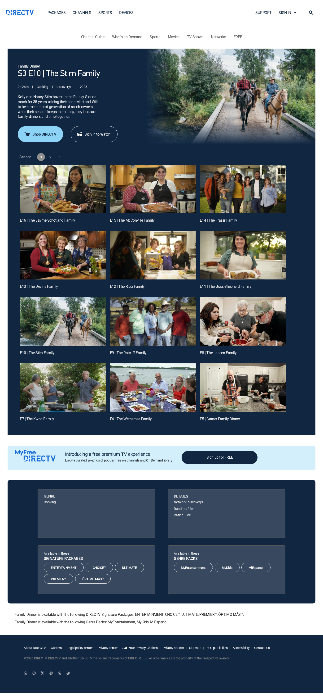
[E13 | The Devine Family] (63, 255)
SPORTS (105, 12)
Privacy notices (173, 647)
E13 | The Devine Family (39, 286)
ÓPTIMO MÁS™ (93, 579)
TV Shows (195, 36)
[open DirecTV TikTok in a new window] (68, 673)
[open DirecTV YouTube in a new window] (59, 673)
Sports (155, 36)
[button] (311, 12)
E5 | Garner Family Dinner (220, 418)
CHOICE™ (99, 567)
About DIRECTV (35, 647)
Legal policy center (79, 647)
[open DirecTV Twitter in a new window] (42, 673)
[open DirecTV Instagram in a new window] (51, 673)
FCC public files (216, 647)
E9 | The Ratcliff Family (128, 352)
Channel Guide (93, 36)
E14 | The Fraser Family (218, 220)
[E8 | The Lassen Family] (243, 321)
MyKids (227, 567)
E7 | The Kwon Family (37, 418)
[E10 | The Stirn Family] (63, 321)
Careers (56, 647)
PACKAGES (56, 12)
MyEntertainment (193, 567)
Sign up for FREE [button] (219, 457)
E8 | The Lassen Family (218, 352)
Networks (218, 36)
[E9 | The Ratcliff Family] (153, 321)
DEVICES (126, 12)
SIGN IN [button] (285, 12)
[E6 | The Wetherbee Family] (153, 387)
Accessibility (241, 647)
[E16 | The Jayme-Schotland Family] (63, 189)
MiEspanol (256, 567)
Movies (173, 36)
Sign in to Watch (97, 134)
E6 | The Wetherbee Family (131, 418)
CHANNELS (82, 12)
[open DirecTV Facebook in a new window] (34, 673)
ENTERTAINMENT (64, 567)
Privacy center (107, 647)
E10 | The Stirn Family (37, 352)
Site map (194, 647)
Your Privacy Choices (142, 647)
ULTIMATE (129, 567)
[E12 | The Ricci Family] (153, 255)
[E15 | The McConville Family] (153, 189)
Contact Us (262, 647)
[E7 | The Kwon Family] (63, 387)
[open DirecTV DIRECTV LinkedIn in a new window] (25, 673)
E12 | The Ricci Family (127, 286)
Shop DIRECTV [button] (44, 134)
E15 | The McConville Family (132, 220)
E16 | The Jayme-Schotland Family (47, 220)
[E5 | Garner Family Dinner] (243, 387)
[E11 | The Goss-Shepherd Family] (243, 255)
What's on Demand (127, 36)
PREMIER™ (58, 579)
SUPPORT (263, 12)
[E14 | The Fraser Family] (243, 189)
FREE (238, 36)
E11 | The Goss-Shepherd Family (225, 286)
